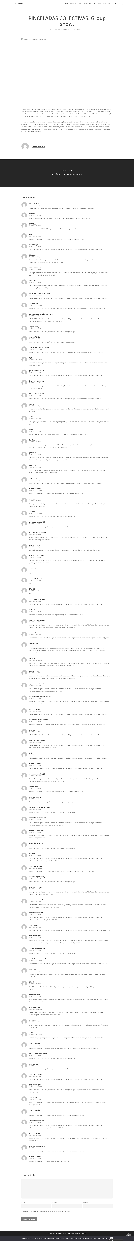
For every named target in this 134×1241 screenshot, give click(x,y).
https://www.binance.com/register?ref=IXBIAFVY (43, 920)
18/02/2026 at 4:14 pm (35, 205)
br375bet (32, 1020)
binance (32, 499)
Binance (32, 512)
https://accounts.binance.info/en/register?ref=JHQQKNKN (88, 724)
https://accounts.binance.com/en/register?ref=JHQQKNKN (46, 691)
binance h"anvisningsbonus (38, 720)
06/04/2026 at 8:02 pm (35, 534)
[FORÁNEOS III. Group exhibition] (67, 173)
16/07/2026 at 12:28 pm (35, 960)
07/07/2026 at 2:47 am (35, 927)
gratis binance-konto (36, 371)
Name (23, 1202)
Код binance (33, 787)
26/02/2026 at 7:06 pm (35, 257)
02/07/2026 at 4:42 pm (35, 901)
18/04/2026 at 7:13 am (35, 698)
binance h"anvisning (36, 887)
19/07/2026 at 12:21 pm (35, 1009)
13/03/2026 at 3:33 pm (35, 372)
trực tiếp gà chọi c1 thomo (38, 532)
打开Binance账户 (35, 489)
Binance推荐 (33, 925)
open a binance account (37, 818)
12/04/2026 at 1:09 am (35, 611)
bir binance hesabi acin (37, 948)
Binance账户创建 (89, 871)
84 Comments (78, 29)
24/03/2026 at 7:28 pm (35, 500)
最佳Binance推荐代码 (36, 831)
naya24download (35, 268)
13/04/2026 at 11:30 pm (35, 622)
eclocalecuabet (34, 995)
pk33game (32, 281)
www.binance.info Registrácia (39, 293)
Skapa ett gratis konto (37, 381)
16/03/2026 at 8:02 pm (35, 395)
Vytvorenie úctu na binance (39, 684)
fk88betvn (33, 440)
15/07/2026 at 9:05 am (35, 950)
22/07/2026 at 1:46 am (35, 1055)
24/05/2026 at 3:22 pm (35, 765)
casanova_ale (56, 29)
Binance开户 (33, 304)
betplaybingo (34, 671)
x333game (32, 404)
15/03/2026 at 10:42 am (35, 383)
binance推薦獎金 (35, 1043)
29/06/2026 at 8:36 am (35, 855)
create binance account (37, 959)
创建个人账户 (49, 894)
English (112, 1240)
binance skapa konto (36, 900)
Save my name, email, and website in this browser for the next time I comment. (46, 1211)
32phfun (32, 214)
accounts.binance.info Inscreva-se (41, 314)
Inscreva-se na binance (37, 599)
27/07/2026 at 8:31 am (35, 1076)
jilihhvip (32, 982)
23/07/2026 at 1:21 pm (35, 1066)
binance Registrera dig (37, 877)
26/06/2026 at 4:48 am (35, 845)
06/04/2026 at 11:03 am (35, 524)
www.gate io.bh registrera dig (40, 807)
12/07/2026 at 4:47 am (35, 937)
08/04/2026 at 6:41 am (35, 570)
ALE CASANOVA (17, 4)
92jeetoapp (33, 255)
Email (54, 1202)
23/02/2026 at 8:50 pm (35, 246)
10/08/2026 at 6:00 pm (35, 1122)
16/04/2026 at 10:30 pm (35, 660)
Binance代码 (106, 930)
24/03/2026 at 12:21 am (35, 490)
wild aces (32, 658)
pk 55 (31, 417)
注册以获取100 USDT (36, 843)
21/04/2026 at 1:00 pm (35, 721)
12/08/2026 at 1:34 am (35, 1148)
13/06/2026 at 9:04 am (35, 819)
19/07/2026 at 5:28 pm (35, 1045)
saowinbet (33, 465)
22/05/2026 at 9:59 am (35, 755)
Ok (111, 1238)
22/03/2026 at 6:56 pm (35, 480)
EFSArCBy (32, 568)
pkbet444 (32, 969)
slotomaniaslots (34, 643)
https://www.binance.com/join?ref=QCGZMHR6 (91, 398)
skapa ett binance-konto (38, 1054)
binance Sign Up (34, 245)
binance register (35, 797)
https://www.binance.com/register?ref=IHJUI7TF (91, 308)
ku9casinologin (34, 1007)
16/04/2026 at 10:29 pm (35, 645)
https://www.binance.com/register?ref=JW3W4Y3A (60, 627)
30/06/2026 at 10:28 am (35, 868)
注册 (30, 234)
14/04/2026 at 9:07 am (35, 634)
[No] (132, 1238)
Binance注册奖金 (35, 337)
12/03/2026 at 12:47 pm (35, 359)
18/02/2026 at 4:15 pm (35, 215)
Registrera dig (34, 327)
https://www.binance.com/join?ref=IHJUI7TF (90, 483)
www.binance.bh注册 (36, 1121)
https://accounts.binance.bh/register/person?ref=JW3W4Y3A (46, 781)
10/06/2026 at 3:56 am (35, 809)
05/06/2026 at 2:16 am (35, 799)
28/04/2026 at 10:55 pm (35, 732)
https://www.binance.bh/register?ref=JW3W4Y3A (43, 748)
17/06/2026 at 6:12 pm (35, 832)
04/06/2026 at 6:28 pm (35, 788)
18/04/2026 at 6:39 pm (35, 711)
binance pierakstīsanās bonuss (40, 697)
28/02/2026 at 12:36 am (35, 295)
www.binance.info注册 (37, 522)
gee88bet (32, 453)
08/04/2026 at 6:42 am (35, 591)
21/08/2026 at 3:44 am (35, 1158)
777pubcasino (34, 203)
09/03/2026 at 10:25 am (35, 339)
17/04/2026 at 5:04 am (35, 685)
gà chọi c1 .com (34, 545)
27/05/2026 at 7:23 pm (35, 775)
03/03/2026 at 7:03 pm (35, 316)
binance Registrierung (37, 1146)
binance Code (34, 633)
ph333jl (31, 1033)
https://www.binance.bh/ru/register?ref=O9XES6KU (44, 861)
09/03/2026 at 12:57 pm (35, 349)
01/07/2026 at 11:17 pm (35, 889)
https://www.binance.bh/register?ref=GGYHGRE (85, 1048)
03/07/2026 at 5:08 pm (35, 914)
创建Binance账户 (35, 936)
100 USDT (32, 610)
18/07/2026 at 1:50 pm (35, 971)
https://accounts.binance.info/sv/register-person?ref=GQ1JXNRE (90, 638)
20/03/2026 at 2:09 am (35, 467)
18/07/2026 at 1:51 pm (35, 996)
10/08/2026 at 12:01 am (35, 1112)
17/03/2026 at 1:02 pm (35, 406)
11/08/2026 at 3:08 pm (35, 1135)
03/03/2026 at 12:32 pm (35, 305)
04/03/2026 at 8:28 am (35, 328)
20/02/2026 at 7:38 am (35, 236)
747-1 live (32, 224)
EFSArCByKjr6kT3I (35, 579)
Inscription (33, 1097)
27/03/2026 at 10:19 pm (35, 513)
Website (85, 1202)
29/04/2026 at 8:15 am (35, 742)
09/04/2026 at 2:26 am (35, 601)
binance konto (34, 1064)
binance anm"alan (35, 866)
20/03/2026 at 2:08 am (35, 442)
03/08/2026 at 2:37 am (35, 1099)
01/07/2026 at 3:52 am (35, 878)
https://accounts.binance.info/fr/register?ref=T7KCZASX (45, 321)
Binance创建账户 (35, 1110)
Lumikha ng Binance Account (39, 348)
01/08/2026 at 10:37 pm (35, 1086)
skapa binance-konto (36, 394)
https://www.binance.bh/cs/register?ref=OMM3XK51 (44, 907)
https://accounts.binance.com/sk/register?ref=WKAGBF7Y (46, 825)
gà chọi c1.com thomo (36, 556)
